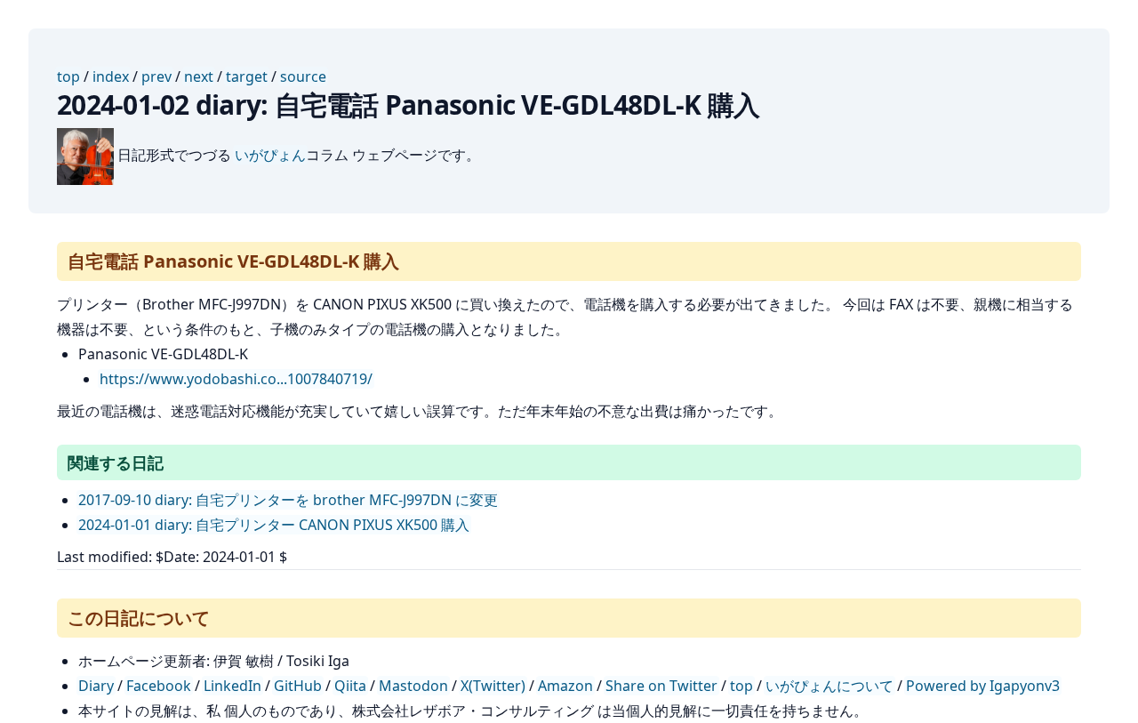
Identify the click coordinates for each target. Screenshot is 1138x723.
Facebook (158, 685)
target (247, 76)
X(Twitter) (493, 685)
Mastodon (413, 685)
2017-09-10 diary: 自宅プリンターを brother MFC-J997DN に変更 (288, 500)
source (303, 76)
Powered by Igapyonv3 (983, 685)
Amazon (565, 685)
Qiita (350, 685)
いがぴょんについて (829, 685)
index (110, 76)
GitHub (298, 685)
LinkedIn (232, 685)
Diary (96, 685)
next (198, 76)
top (68, 76)
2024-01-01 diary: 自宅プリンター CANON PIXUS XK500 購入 (273, 524)
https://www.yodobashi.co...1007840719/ (236, 379)
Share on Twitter (661, 685)
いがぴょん (270, 155)
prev (156, 76)
